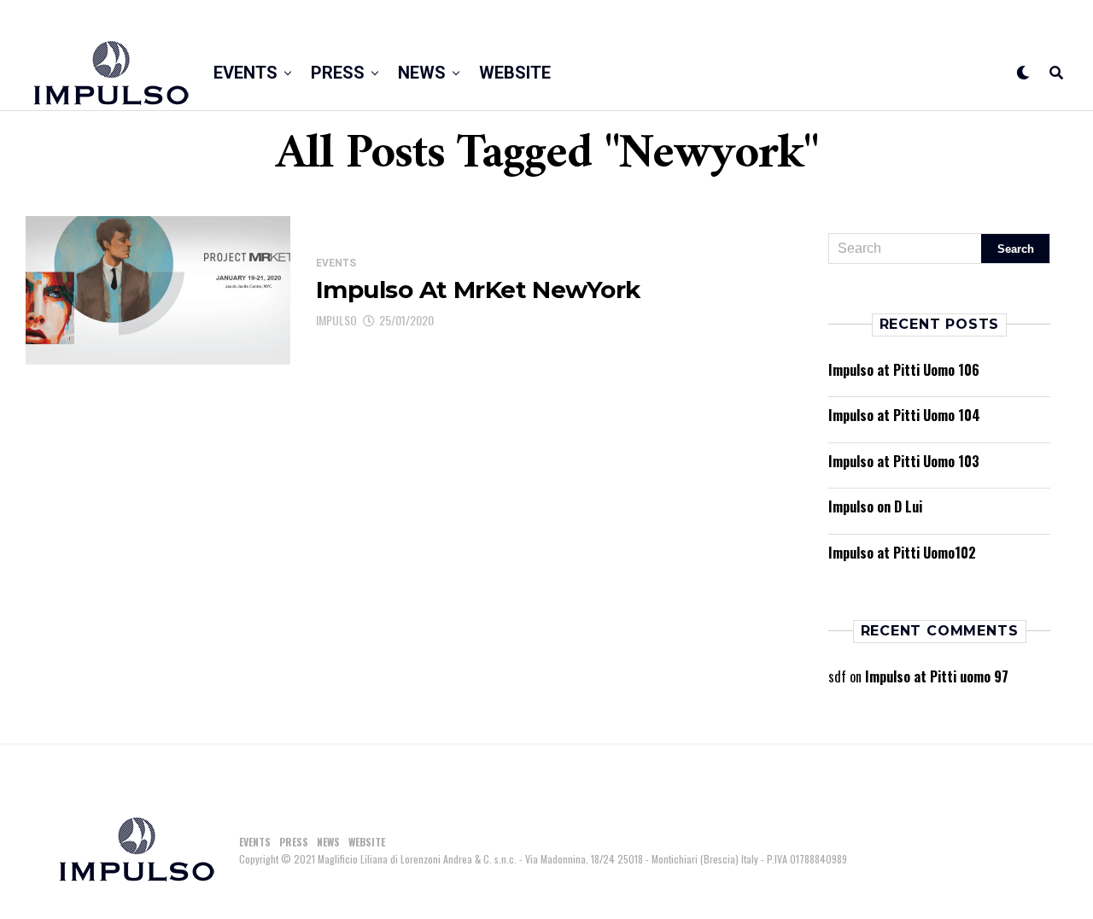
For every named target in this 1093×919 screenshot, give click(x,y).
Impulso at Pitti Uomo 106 (903, 370)
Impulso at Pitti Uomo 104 (904, 415)
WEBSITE (515, 72)
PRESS (338, 72)
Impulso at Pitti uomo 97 (936, 676)
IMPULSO (336, 320)
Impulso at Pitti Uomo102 (902, 552)
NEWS (422, 72)
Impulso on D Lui (875, 506)
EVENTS (245, 72)
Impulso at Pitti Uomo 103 (903, 461)
